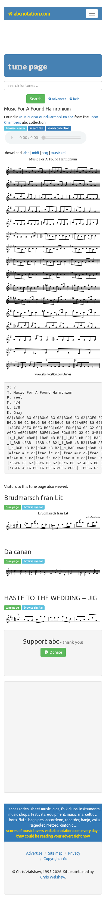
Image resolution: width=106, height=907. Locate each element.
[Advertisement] (53, 39)
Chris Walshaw (52, 877)
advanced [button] (59, 98)
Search (36, 99)
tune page (12, 507)
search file (36, 128)
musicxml (59, 153)
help (76, 98)
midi (35, 153)
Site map (55, 853)
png (45, 153)
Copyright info (55, 859)
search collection (58, 128)
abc (26, 153)
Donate (55, 652)
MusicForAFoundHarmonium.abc (46, 117)
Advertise (34, 853)
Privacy (74, 853)
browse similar (15, 128)
